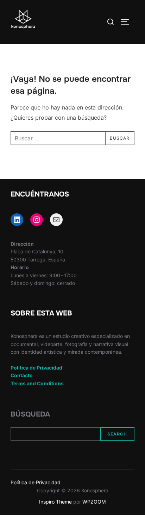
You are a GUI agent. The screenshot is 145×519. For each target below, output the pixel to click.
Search (117, 434)
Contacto (22, 375)
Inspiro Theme (55, 502)
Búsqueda (30, 414)
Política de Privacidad (36, 368)
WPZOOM (94, 502)
